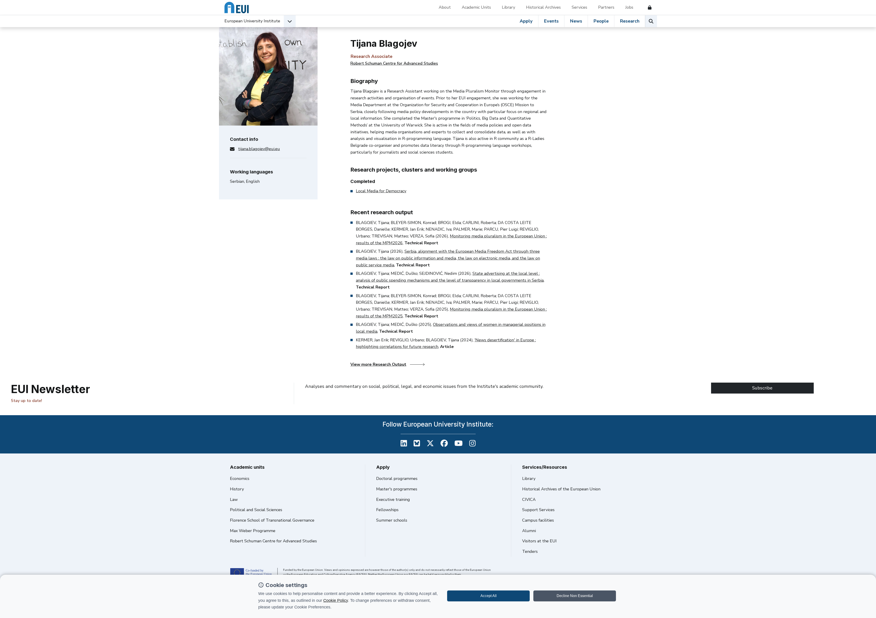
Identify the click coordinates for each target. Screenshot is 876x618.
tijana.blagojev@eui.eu (259, 149)
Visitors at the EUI (539, 541)
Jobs (629, 7)
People (601, 21)
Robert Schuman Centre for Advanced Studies (394, 63)
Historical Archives (543, 7)
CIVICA (529, 499)
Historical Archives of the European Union (561, 489)
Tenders (530, 551)
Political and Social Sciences (256, 509)
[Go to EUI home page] (236, 7)
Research (629, 21)
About (445, 7)
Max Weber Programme (252, 530)
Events (551, 21)
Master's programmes (396, 489)
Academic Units (476, 7)
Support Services (538, 509)
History (237, 489)
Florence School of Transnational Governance (272, 520)
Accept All (488, 596)
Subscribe (762, 388)
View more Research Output (378, 364)
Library (508, 7)
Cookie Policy (335, 600)
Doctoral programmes (396, 478)
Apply (526, 21)
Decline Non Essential (575, 596)
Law (234, 499)
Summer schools (391, 520)
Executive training (393, 499)
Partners (606, 7)
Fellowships (387, 509)
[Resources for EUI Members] (648, 7)
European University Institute (252, 21)
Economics (239, 478)
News (576, 21)
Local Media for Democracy (381, 191)
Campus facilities (538, 520)
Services (579, 7)
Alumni (529, 530)
